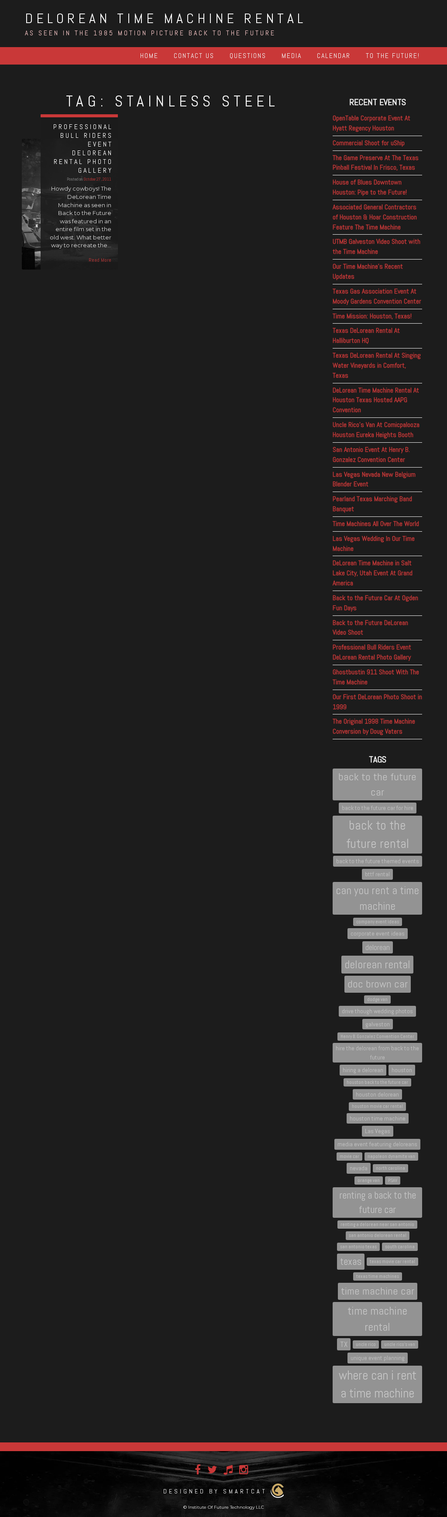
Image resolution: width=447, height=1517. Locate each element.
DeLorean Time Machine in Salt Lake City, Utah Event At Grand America (373, 573)
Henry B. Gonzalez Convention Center (377, 1036)
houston (402, 1070)
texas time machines (377, 1276)
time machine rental (377, 1319)
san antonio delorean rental (377, 1235)
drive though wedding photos (377, 1011)
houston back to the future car (377, 1082)
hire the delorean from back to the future (377, 1052)
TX (343, 1344)
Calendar (334, 55)
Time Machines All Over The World (376, 523)
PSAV (392, 1180)
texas (350, 1261)
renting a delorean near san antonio (377, 1224)
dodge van (377, 999)
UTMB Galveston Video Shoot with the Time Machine (376, 246)
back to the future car (377, 784)
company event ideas (377, 922)
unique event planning (378, 1358)
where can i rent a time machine (377, 1384)
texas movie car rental (392, 1261)
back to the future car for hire (377, 808)
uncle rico (366, 1344)
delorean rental (377, 964)
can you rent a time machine (377, 898)
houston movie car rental (377, 1106)
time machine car (377, 1291)
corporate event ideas (378, 933)
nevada (359, 1168)
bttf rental (377, 874)
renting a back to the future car (377, 1202)
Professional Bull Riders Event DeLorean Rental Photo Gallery (372, 652)
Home (149, 55)
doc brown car (377, 984)
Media (292, 55)
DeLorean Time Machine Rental (165, 18)
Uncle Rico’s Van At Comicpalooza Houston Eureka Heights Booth (376, 429)
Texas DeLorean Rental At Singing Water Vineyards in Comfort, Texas (377, 365)
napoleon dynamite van (391, 1156)
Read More (100, 259)
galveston (377, 1024)
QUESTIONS (248, 55)
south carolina (400, 1247)
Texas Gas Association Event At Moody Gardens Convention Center (377, 296)
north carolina (390, 1168)
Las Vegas (377, 1131)
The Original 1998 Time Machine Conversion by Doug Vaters (374, 726)
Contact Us (194, 55)
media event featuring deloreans (377, 1144)
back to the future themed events (377, 861)
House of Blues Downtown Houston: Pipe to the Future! (370, 187)
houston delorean (377, 1094)
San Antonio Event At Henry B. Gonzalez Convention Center (371, 454)
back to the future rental (377, 834)
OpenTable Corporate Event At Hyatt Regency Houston (371, 123)
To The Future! (393, 55)
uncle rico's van (399, 1344)
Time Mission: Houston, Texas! (372, 316)
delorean (377, 947)
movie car (349, 1156)
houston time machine (378, 1118)
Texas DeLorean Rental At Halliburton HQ (366, 335)
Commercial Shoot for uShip (369, 142)
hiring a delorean (363, 1070)
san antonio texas (358, 1247)
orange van (369, 1180)
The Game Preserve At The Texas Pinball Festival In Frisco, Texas (376, 162)
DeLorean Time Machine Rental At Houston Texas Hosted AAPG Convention (376, 400)
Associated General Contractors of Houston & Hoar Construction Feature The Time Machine (375, 217)
